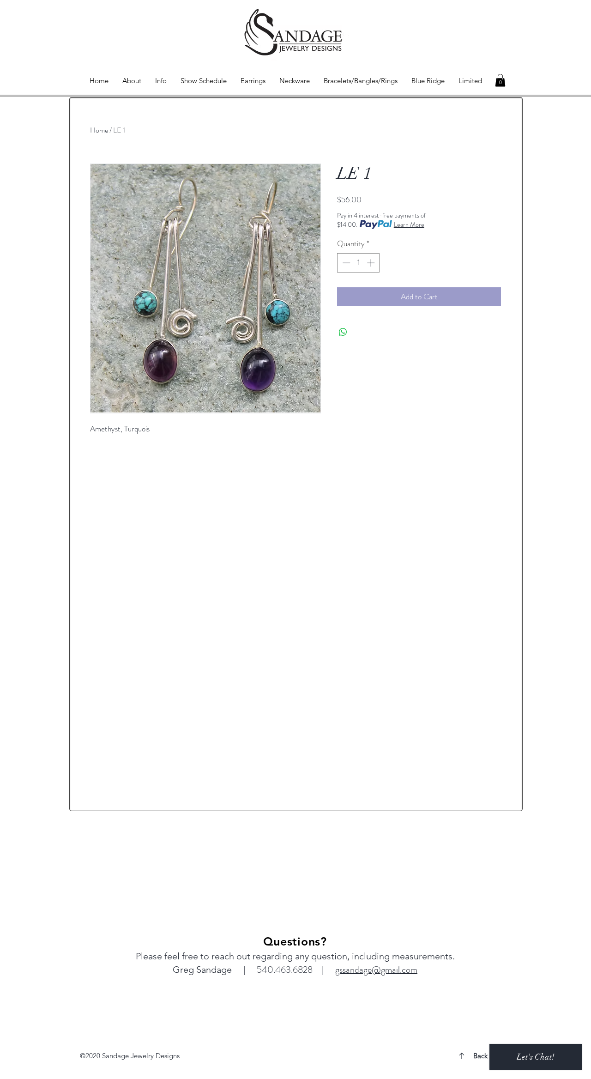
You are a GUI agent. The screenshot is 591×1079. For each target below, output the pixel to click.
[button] (500, 80)
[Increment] (372, 263)
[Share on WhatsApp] (343, 332)
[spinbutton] (358, 263)
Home (99, 130)
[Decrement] (345, 263)
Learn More (409, 224)
